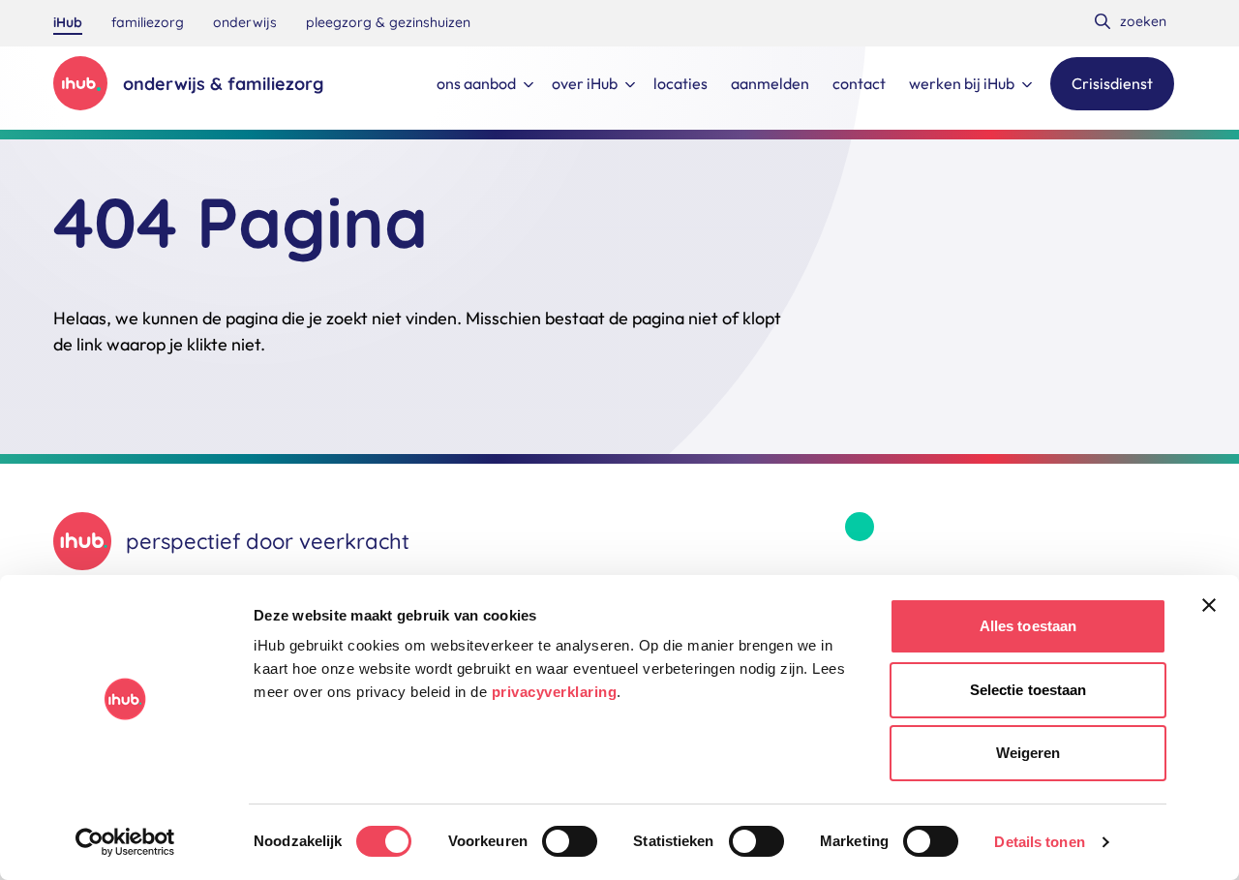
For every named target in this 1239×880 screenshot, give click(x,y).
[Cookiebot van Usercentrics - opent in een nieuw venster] (125, 842)
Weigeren (1028, 752)
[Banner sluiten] (1209, 605)
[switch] (569, 841)
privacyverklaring (555, 691)
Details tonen (1039, 842)
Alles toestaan (1028, 626)
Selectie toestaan (1028, 690)
